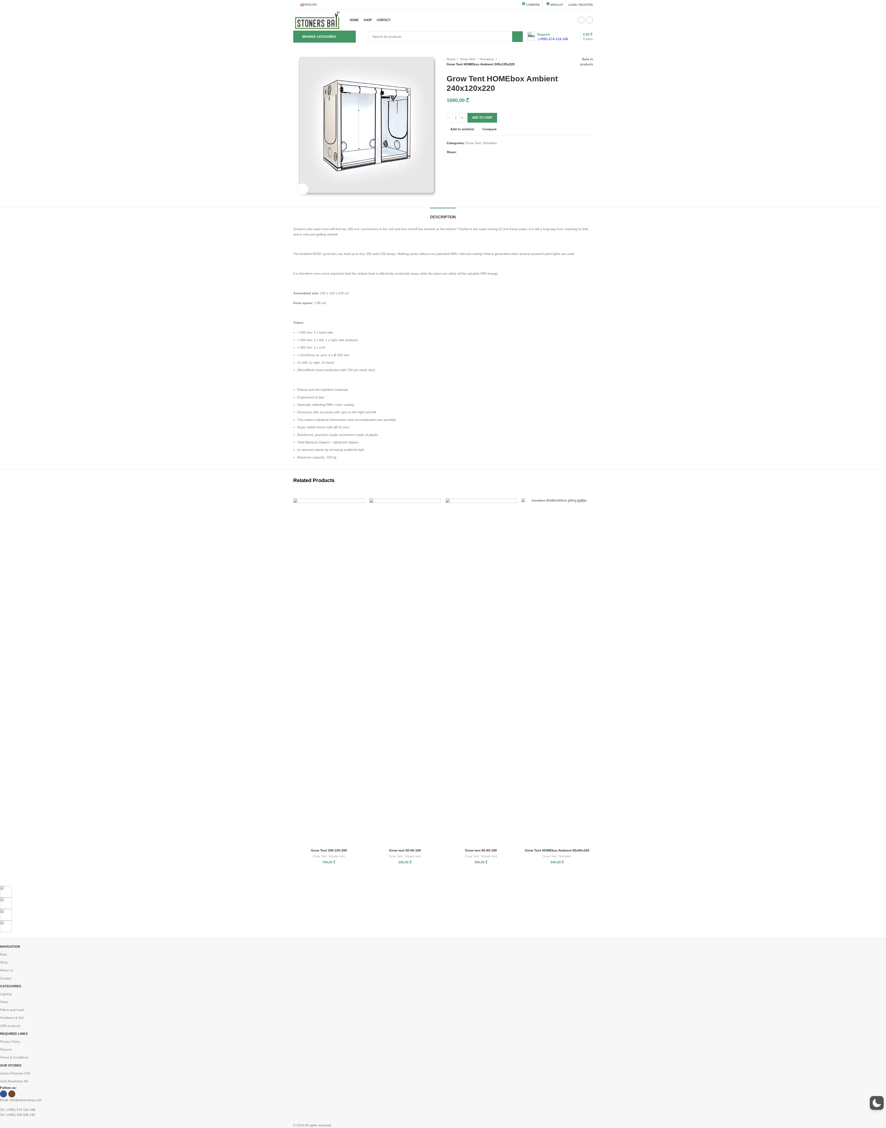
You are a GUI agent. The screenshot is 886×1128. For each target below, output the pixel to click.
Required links (14, 1034)
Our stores (10, 1065)
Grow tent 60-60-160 (405, 850)
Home (451, 59)
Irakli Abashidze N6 (14, 1081)
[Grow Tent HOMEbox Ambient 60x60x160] (557, 672)
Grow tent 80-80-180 (481, 850)
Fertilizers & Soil (12, 1018)
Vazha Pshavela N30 (15, 1073)
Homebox (487, 59)
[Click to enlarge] (302, 189)
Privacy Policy (10, 1041)
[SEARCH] (517, 36)
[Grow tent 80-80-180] (481, 672)
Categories (10, 986)
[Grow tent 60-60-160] (405, 672)
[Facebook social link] (581, 20)
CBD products (10, 1026)
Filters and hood (12, 1010)
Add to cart (482, 117)
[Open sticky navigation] (362, 36)
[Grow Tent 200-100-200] (329, 672)
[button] (877, 1103)
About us (6, 970)
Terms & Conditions (14, 1057)
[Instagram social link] (589, 20)
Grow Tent (467, 59)
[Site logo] (317, 20)
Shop (4, 962)
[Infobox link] (547, 36)
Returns (6, 1049)
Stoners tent (336, 856)
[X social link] (465, 152)
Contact (5, 978)
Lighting (6, 994)
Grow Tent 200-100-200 (329, 850)
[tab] (443, 215)
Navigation (10, 946)
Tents (4, 1002)
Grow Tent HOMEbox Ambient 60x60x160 (557, 850)
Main (3, 954)
